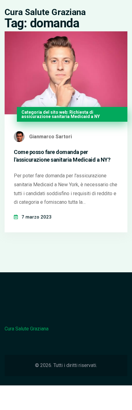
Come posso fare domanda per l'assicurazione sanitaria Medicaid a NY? (62, 156)
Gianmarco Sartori (50, 137)
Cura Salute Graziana (45, 12)
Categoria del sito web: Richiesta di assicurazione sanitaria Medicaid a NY (60, 114)
